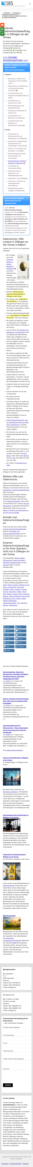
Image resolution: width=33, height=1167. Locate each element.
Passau (11, 596)
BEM (14, 943)
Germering (12, 592)
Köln (4, 594)
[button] (30, 4)
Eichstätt (6, 589)
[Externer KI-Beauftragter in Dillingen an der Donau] (12, 785)
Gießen (19, 592)
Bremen (9, 585)
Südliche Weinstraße (9, 601)
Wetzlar (5, 605)
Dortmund (20, 587)
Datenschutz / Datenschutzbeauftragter (16, 490)
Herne (24, 592)
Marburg (9, 594)
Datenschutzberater (13, 501)
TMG (13, 458)
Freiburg (24, 589)
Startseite (7, 12)
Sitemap (26, 1164)
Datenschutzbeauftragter (10, 14)
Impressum (5, 1164)
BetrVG (26, 456)
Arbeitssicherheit (8, 885)
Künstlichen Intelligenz (10, 792)
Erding (12, 589)
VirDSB (8, 681)
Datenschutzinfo (15, 1164)
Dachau (15, 585)
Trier (18, 603)
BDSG (8, 456)
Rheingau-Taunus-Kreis (22, 596)
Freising (5, 592)
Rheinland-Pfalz (15, 562)
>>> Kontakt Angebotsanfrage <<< (15, 59)
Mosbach (26, 594)
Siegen (23, 598)
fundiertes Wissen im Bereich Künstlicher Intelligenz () (11, 264)
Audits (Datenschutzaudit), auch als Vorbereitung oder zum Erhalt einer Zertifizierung (18, 422)
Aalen (5, 585)
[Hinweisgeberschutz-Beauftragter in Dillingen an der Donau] (12, 831)
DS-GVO (24, 453)
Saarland (6, 565)
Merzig (15, 594)
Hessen (15, 560)
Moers (20, 594)
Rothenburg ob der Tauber (12, 598)
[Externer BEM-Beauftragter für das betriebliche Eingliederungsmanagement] (12, 929)
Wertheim (24, 603)
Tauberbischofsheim (9, 603)
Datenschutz (17, 12)
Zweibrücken (13, 605)
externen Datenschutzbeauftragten (14, 529)
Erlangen (18, 589)
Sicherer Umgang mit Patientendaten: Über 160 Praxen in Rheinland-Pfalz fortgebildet (16, 701)
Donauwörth (12, 587)
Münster (5, 596)
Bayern (17, 558)
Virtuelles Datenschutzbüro (14, 750)
